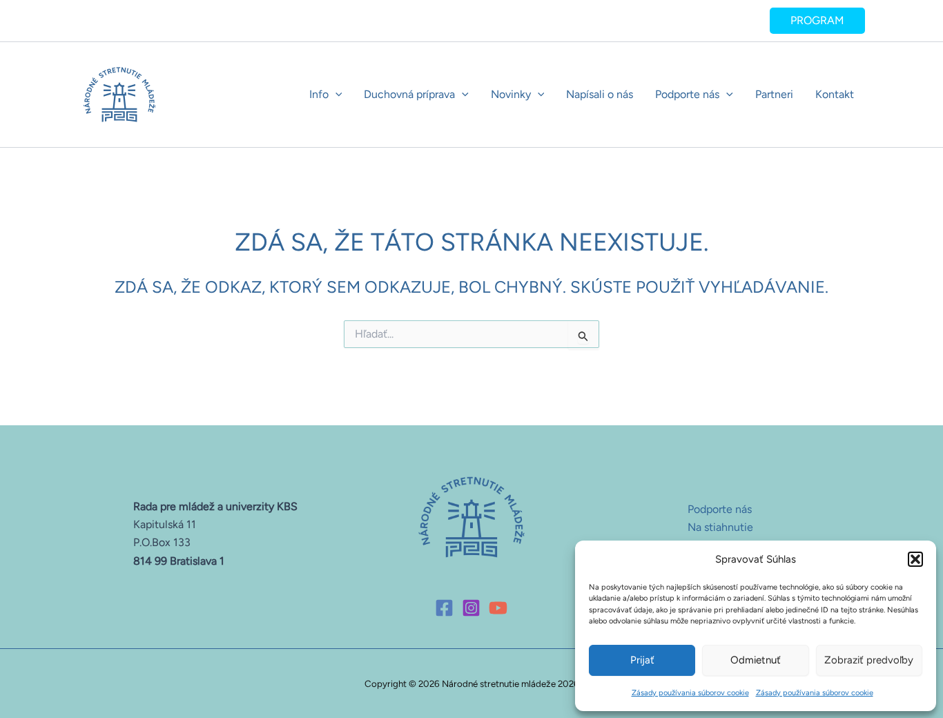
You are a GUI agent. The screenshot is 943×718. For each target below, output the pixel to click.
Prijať (642, 660)
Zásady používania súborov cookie (690, 692)
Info (319, 94)
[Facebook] (444, 608)
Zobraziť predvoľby (868, 660)
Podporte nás (687, 94)
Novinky (511, 94)
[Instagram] (471, 608)
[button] (915, 559)
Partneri (774, 94)
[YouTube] (498, 608)
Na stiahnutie (720, 527)
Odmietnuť (755, 660)
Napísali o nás (599, 94)
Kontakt (834, 94)
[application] (335, 94)
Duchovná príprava (409, 94)
